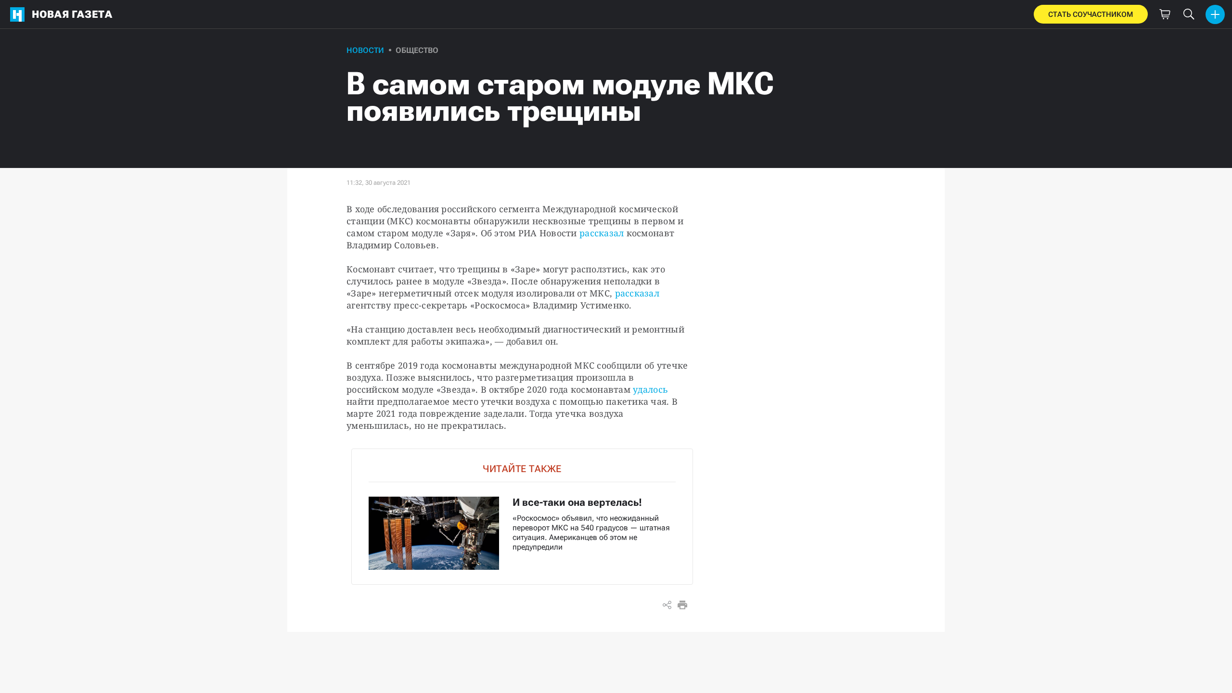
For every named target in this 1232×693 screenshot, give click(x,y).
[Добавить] (1215, 14)
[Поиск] (1189, 14)
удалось (650, 389)
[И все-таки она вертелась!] (522, 516)
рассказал (601, 233)
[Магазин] (1165, 14)
